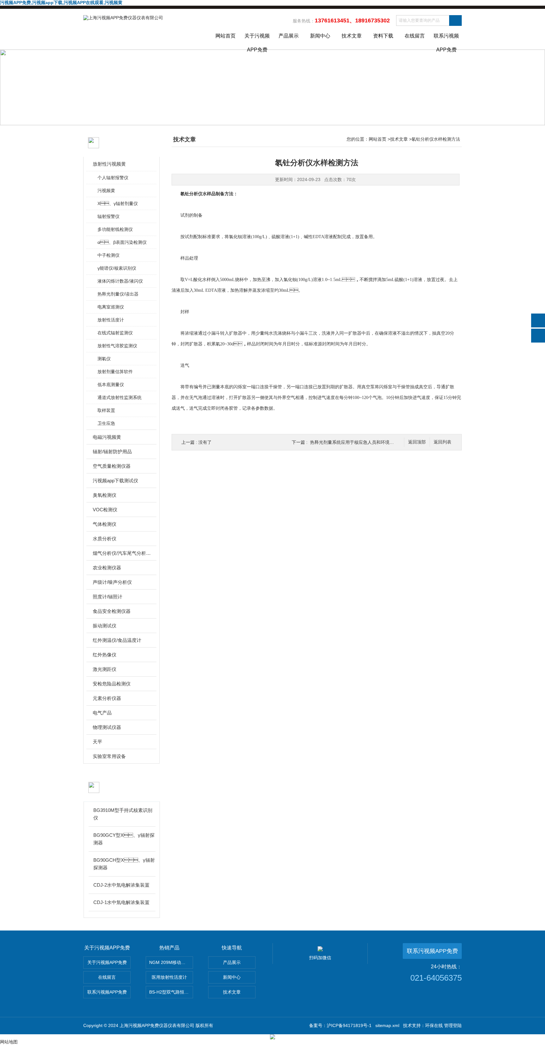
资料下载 (383, 35)
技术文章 (352, 35)
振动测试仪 (104, 625)
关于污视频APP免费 (257, 41)
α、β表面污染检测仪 (122, 242)
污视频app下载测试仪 (115, 480)
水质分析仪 (104, 538)
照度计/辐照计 (107, 596)
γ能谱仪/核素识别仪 (116, 268)
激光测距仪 (104, 669)
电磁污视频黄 (107, 437)
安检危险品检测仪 (112, 683)
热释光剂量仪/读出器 (117, 293)
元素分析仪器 (107, 698)
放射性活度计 (110, 319)
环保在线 (434, 1025)
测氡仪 (104, 358)
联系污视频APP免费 (446, 41)
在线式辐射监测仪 (115, 332)
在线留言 (415, 35)
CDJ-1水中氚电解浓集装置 (121, 902)
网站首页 (225, 35)
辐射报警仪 (108, 216)
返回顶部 (417, 442)
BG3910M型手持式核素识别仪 (122, 813)
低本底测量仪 (110, 384)
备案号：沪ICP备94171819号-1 (340, 1025)
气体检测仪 (104, 524)
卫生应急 (106, 423)
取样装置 (106, 410)
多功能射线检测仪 (115, 229)
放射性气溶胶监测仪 (117, 345)
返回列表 (442, 442)
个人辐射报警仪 (112, 177)
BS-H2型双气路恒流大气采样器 (171, 992)
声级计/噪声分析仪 (112, 582)
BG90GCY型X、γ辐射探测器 (124, 838)
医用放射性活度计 (169, 977)
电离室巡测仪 (110, 306)
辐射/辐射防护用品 (112, 451)
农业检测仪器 (107, 567)
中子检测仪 (108, 255)
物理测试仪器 (107, 727)
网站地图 (9, 1041)
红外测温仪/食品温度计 (117, 640)
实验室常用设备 (109, 756)
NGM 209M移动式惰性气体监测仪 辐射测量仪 (171, 962)
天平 (97, 741)
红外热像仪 (104, 654)
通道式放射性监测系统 (119, 397)
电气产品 (102, 712)
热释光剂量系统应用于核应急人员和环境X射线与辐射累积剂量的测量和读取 (384, 442)
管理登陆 (453, 1025)
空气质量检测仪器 (112, 466)
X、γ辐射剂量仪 (117, 203)
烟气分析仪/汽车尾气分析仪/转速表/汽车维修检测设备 (122, 553)
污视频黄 (106, 190)
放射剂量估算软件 (115, 371)
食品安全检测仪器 (112, 611)
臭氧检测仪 (104, 495)
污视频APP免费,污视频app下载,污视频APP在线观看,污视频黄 (61, 2)
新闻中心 (320, 35)
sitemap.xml (387, 1025)
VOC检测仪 (105, 509)
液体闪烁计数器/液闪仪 (120, 281)
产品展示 (288, 35)
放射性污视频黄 (109, 164)
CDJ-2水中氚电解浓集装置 (121, 885)
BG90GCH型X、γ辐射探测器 (124, 863)
